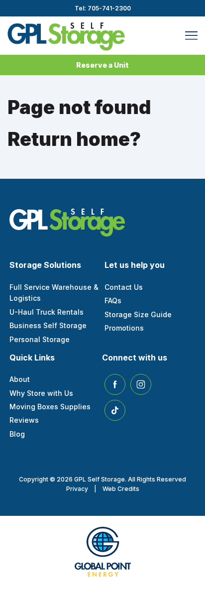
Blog (17, 434)
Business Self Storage (48, 325)
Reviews (24, 420)
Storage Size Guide (138, 314)
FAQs (112, 300)
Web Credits (120, 488)
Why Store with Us (41, 393)
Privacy (77, 488)
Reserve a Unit (102, 65)
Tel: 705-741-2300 (103, 8)
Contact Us (123, 287)
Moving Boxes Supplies (50, 406)
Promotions (124, 328)
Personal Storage (39, 339)
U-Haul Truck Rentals (46, 312)
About (19, 379)
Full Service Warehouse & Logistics (54, 292)
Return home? (74, 138)
